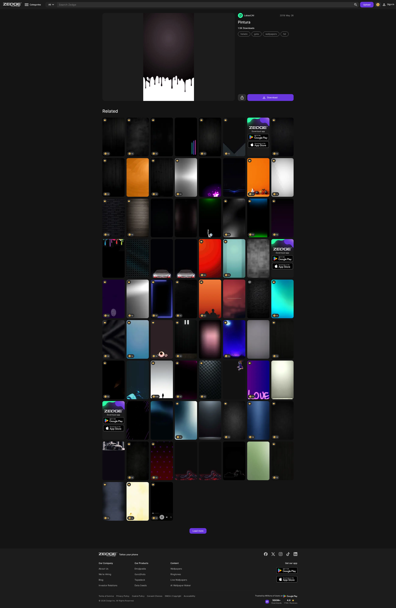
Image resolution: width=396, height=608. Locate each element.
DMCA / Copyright (173, 596)
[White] (258, 339)
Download (272, 97)
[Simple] (234, 299)
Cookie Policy (138, 596)
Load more (198, 530)
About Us (103, 568)
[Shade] (186, 218)
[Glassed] (186, 461)
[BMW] (162, 258)
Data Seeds (141, 585)
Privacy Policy (122, 596)
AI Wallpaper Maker (180, 585)
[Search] (355, 4)
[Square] (258, 258)
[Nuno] (258, 299)
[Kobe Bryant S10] (234, 380)
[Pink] (210, 339)
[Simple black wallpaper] (210, 420)
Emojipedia (140, 568)
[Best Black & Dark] (162, 218)
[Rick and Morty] (210, 218)
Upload (367, 4)
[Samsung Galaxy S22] (162, 420)
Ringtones (175, 574)
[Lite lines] (186, 137)
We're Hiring (105, 574)
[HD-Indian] (234, 461)
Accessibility (189, 596)
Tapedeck (140, 579)
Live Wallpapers (178, 579)
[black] (138, 258)
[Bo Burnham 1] (138, 380)
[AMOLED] (234, 177)
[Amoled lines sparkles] (138, 420)
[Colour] (138, 177)
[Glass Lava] (210, 461)
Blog (101, 579)
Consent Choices (154, 596)
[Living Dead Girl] (113, 258)
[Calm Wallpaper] (282, 380)
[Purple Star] (210, 177)
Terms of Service (106, 596)
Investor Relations (108, 585)
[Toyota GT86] (113, 461)
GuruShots (140, 574)
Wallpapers (176, 568)
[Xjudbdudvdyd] (258, 461)
